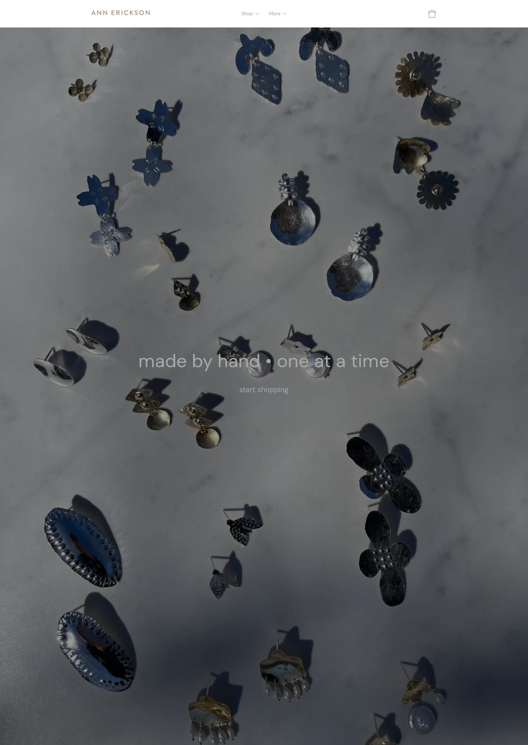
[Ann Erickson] (120, 14)
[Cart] (432, 14)
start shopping (264, 389)
